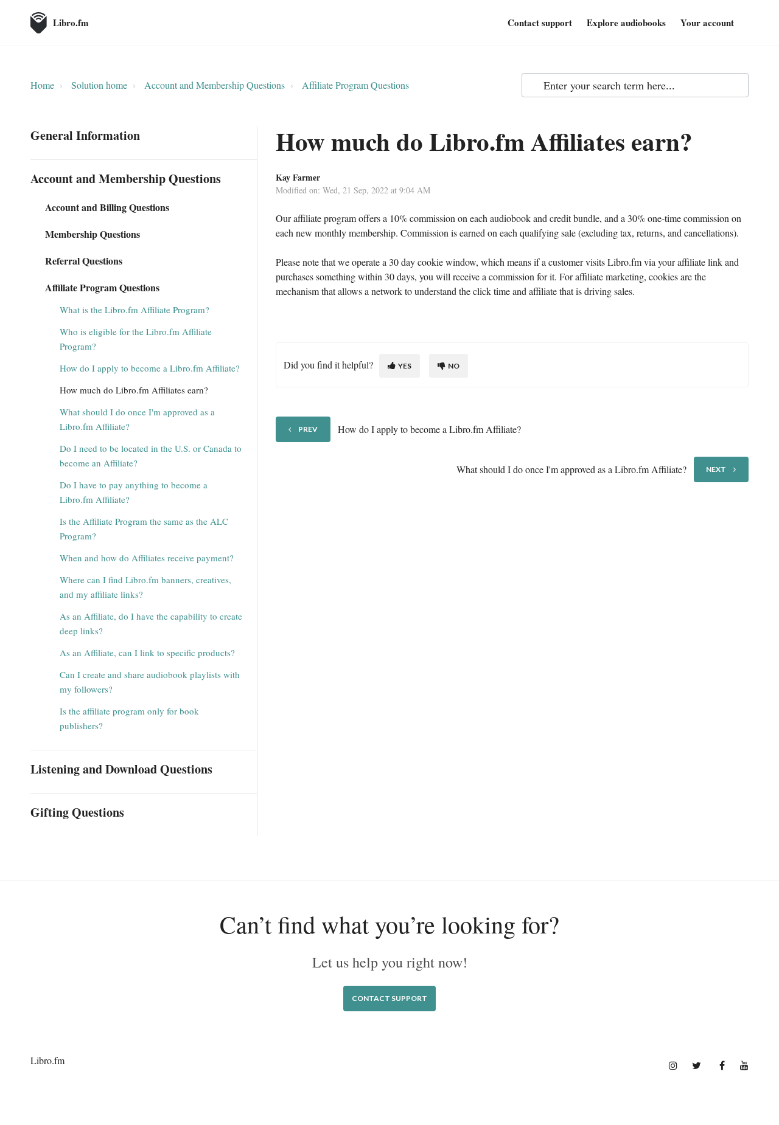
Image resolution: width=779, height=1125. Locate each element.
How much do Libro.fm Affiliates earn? (134, 390)
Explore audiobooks (626, 22)
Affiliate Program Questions (355, 84)
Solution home (99, 84)
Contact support (540, 22)
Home (42, 84)
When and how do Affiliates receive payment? (147, 558)
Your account (707, 22)
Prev (308, 429)
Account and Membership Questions (214, 84)
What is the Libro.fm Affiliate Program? (134, 309)
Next (716, 469)
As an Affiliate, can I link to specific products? (147, 652)
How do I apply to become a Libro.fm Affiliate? (150, 368)
